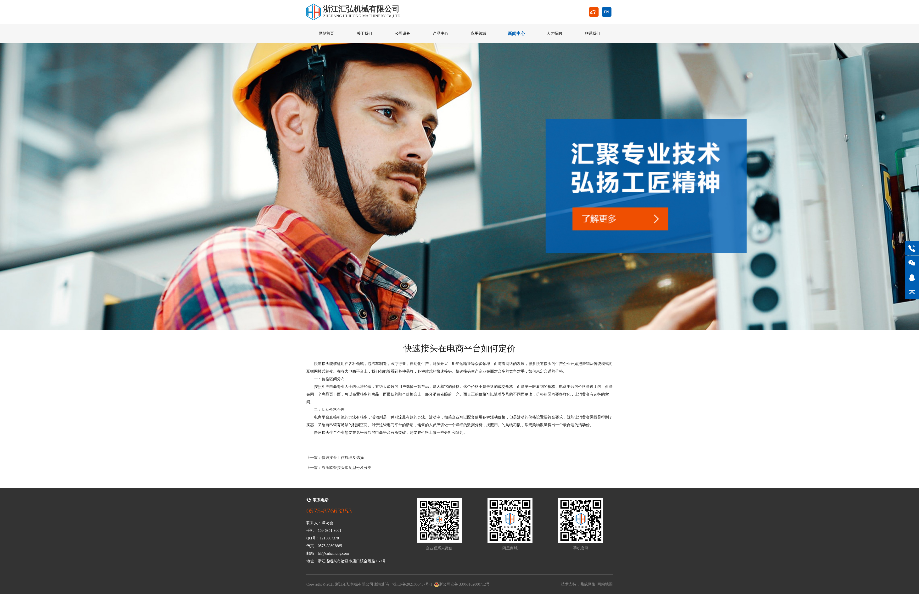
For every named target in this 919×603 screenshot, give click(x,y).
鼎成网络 (587, 584)
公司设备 (402, 33)
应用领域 (478, 33)
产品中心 (440, 33)
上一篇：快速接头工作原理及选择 (335, 458)
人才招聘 (554, 33)
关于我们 (364, 33)
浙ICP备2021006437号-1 (412, 584)
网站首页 (326, 33)
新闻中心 (516, 33)
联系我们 (592, 33)
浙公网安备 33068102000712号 (464, 584)
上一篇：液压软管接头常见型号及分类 (338, 468)
